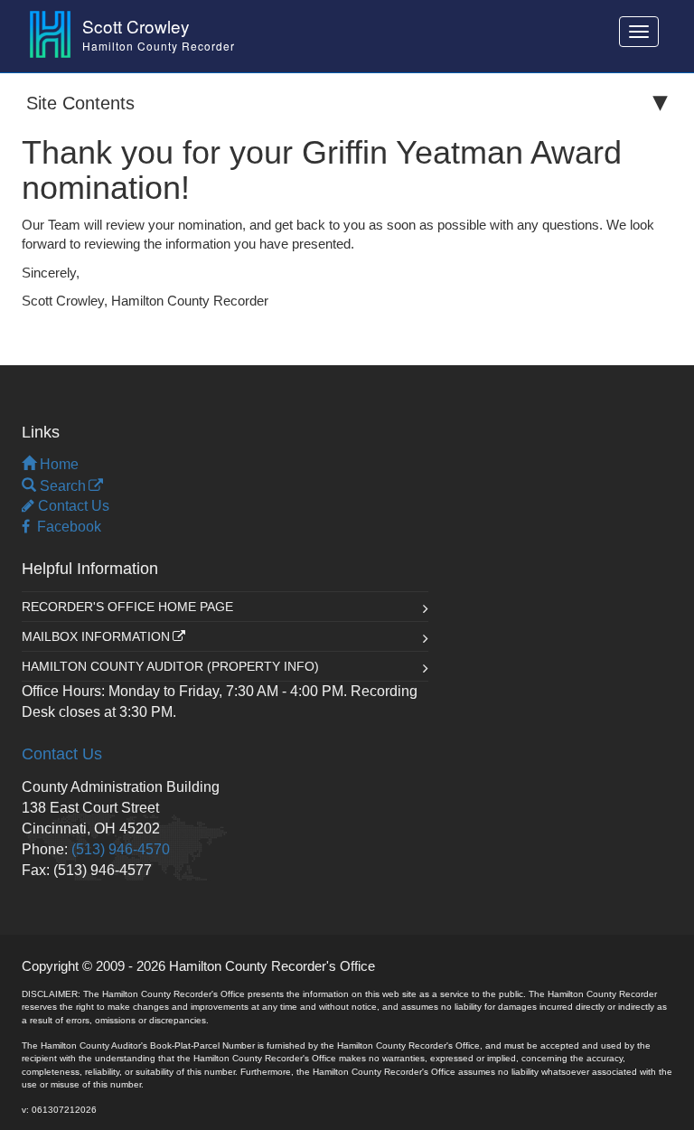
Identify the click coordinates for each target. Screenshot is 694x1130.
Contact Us (71, 505)
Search (61, 486)
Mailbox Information (96, 636)
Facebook (65, 526)
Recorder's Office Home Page (127, 606)
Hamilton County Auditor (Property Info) (170, 666)
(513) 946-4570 (120, 849)
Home (57, 464)
